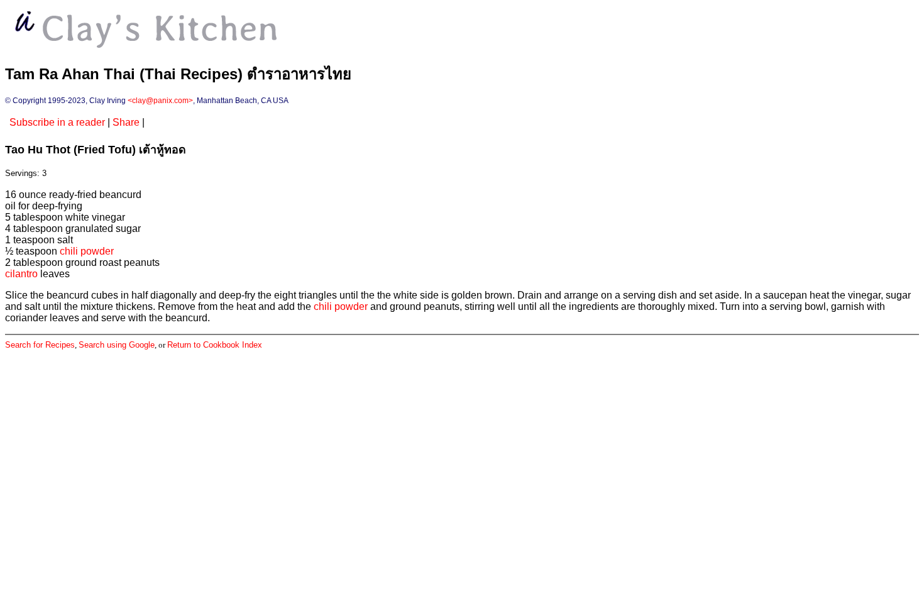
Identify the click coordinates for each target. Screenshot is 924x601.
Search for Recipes (40, 345)
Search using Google (117, 345)
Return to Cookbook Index (214, 345)
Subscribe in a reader (57, 122)
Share (126, 122)
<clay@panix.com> (160, 100)
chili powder (87, 251)
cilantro (21, 273)
